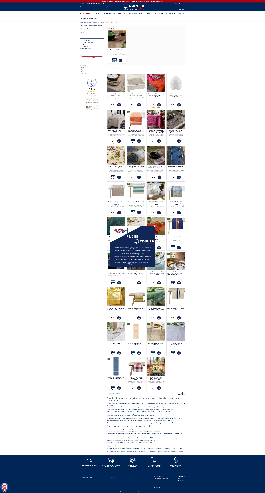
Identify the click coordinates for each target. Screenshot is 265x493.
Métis (83, 69)
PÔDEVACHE (84, 46)
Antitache (84, 73)
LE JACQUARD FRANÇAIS (87, 42)
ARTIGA (83, 44)
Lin (82, 71)
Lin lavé (83, 67)
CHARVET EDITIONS (86, 40)
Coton (83, 65)
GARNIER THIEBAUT (86, 48)
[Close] (154, 226)
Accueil (81, 22)
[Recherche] (106, 7)
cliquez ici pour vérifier (142, 491)
